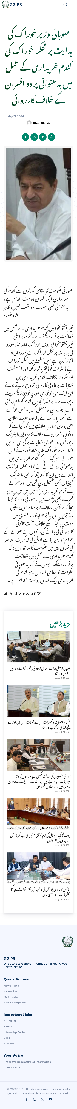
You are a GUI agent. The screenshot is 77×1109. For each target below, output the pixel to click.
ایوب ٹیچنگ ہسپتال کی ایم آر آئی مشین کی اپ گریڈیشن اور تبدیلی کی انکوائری (40, 837)
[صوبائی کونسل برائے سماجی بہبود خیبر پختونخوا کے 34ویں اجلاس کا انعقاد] (38, 647)
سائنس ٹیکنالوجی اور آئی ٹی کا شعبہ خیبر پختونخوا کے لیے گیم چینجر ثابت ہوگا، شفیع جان (40, 891)
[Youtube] (50, 1099)
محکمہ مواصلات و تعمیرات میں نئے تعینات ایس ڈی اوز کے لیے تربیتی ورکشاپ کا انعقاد (39, 724)
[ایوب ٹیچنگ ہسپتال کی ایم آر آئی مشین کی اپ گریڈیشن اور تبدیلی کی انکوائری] (38, 814)
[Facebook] (25, 137)
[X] (34, 137)
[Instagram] (35, 1099)
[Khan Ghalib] (30, 122)
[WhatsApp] (51, 137)
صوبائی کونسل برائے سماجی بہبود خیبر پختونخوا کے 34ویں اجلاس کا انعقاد (40, 670)
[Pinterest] (43, 137)
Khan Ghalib (41, 123)
